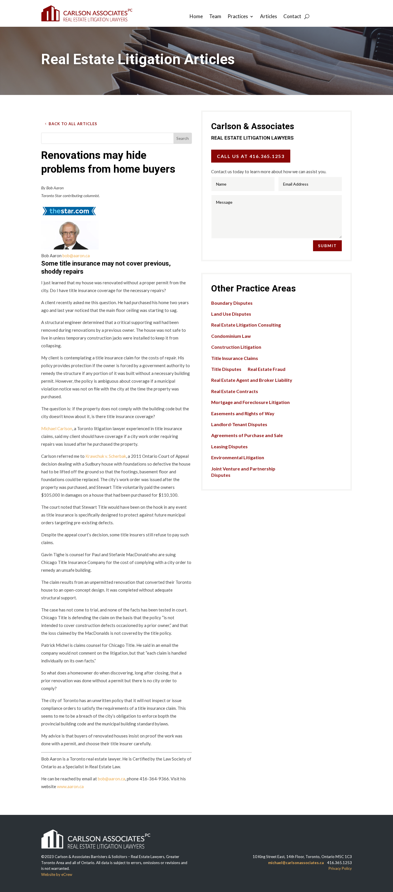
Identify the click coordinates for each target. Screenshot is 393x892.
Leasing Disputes (229, 446)
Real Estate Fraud (266, 369)
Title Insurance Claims (234, 358)
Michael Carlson (56, 428)
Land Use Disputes (231, 314)
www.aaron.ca (70, 786)
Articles (268, 16)
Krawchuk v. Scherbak (105, 456)
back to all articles (73, 123)
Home (196, 16)
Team (215, 16)
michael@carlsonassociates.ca (296, 862)
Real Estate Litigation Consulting (246, 324)
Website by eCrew (56, 874)
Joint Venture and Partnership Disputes (243, 472)
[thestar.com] (69, 216)
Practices (238, 16)
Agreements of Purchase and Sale (247, 435)
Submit (327, 245)
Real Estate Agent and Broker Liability (251, 380)
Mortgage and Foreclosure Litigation (250, 402)
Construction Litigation (236, 347)
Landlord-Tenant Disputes (239, 424)
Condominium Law (231, 336)
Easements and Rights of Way (242, 413)
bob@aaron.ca (76, 255)
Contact (292, 16)
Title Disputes (226, 369)
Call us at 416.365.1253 (251, 156)
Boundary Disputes (232, 303)
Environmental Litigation (237, 457)
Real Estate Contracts (234, 391)
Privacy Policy (340, 868)
